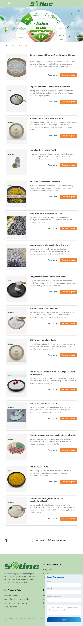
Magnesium (48, 569)
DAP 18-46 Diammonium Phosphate (45, 181)
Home (11, 45)
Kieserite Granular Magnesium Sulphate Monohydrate (53, 435)
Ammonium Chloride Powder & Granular (47, 118)
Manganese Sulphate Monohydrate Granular (49, 245)
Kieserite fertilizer (11, 595)
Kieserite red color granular (16, 603)
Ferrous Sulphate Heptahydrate (43, 403)
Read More (52, 75)
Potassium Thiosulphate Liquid (43, 150)
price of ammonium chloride (16, 599)
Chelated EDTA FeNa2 (39, 466)
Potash (46, 573)
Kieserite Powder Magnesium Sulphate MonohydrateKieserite (46, 500)
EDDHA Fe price (10, 607)
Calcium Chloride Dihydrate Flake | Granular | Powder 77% (53, 56)
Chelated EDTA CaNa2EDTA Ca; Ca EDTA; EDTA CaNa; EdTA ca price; (52, 373)
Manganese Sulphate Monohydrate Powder (48, 276)
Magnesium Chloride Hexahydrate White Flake (50, 86)
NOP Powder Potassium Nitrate (43, 340)
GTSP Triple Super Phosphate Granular (46, 213)
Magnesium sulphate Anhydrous (44, 308)
